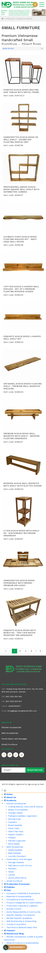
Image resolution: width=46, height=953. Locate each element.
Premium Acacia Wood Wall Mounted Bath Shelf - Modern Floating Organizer (21, 436)
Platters (12, 837)
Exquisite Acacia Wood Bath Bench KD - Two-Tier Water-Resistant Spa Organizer (19, 632)
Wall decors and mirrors (20, 865)
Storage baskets (16, 862)
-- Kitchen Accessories (15, 803)
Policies (10, 887)
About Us (11, 797)
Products (9, 18)
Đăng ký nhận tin (10, 765)
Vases (11, 871)
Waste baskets (15, 850)
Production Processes (18, 884)
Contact (10, 930)
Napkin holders (15, 834)
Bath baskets (14, 853)
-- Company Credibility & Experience (22, 893)
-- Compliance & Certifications (19, 899)
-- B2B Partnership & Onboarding (20, 921)
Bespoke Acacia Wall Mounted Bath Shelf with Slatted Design (22, 484)
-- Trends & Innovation (15, 924)
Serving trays (14, 819)
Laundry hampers (17, 856)
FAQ (8, 890)
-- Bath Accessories (13, 847)
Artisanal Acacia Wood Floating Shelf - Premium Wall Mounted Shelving (22, 386)
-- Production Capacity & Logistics (21, 905)
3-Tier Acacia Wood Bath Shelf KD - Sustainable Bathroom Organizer (21, 533)
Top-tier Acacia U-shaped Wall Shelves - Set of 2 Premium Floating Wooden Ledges (21, 289)
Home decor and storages (14, 739)
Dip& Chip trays (15, 831)
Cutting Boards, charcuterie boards (25, 806)
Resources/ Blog (15, 933)
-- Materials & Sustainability (17, 896)
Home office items (17, 878)
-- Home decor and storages (18, 859)
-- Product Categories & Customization (23, 902)
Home (9, 794)
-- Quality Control (12, 909)
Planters (12, 868)
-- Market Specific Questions (18, 918)
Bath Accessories (10, 733)
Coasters (12, 822)
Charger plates (15, 813)
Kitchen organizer (17, 840)
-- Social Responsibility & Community (22, 912)
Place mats (13, 828)
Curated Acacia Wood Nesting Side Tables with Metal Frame (21, 91)
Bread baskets (15, 825)
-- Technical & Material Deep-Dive (20, 927)
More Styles (14, 844)
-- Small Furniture (13, 881)
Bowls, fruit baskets (18, 809)
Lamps (11, 875)
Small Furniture (24, 18)
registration (35, 770)
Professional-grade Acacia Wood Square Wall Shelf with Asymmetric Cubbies (21, 189)
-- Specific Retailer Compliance (19, 915)
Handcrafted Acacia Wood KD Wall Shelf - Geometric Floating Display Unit (20, 139)
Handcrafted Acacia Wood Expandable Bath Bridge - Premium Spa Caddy (19, 583)
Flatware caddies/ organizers (22, 816)
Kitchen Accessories (11, 727)
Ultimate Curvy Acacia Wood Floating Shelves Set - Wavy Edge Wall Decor (20, 239)
